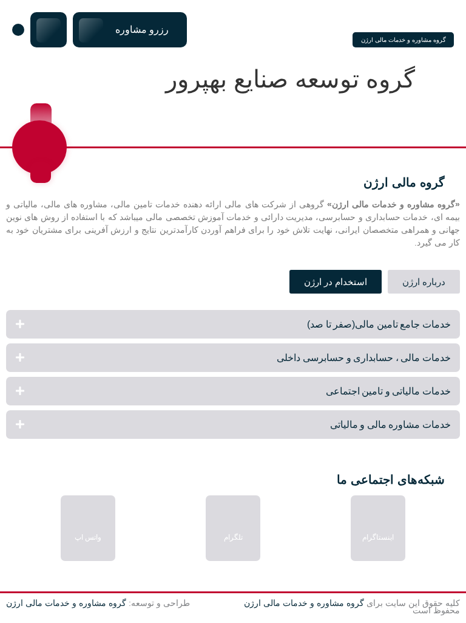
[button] (233, 324)
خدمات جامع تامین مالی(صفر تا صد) (379, 324)
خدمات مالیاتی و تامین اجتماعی (388, 391)
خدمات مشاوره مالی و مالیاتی (390, 424)
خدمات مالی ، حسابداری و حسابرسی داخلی (364, 358)
